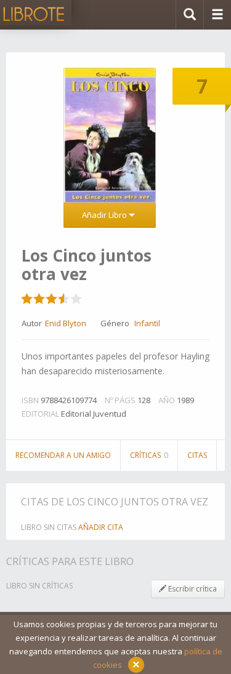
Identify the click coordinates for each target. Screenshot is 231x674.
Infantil (147, 323)
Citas (197, 455)
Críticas (149, 455)
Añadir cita (100, 527)
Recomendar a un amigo (63, 455)
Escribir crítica (191, 589)
